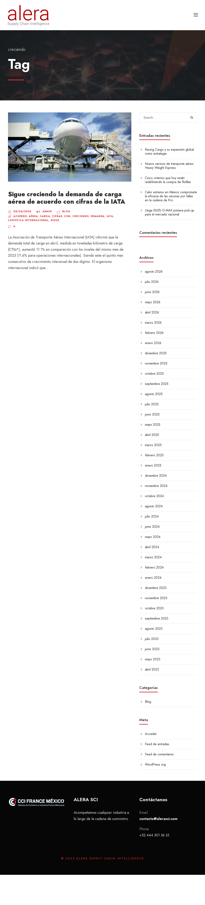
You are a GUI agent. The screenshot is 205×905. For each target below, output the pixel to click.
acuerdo (20, 216)
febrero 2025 (154, 455)
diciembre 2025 (156, 353)
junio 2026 (152, 292)
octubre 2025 (154, 373)
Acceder (151, 734)
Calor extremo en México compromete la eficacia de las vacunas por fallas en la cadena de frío (171, 196)
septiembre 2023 (156, 618)
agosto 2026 (154, 271)
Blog (66, 211)
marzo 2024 (153, 557)
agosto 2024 (154, 506)
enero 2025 (153, 465)
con (67, 216)
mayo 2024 (152, 537)
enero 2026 (153, 343)
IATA (110, 216)
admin (47, 211)
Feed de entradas (157, 744)
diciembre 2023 (156, 588)
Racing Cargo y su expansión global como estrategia (169, 151)
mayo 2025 (152, 424)
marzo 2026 (153, 322)
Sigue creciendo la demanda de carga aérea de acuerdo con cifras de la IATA (66, 198)
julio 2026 (152, 281)
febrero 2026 (154, 332)
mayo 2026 (152, 302)
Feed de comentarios (159, 754)
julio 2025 (152, 404)
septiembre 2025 (156, 383)
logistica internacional (28, 220)
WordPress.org (155, 764)
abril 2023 (152, 669)
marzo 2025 (153, 445)
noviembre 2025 (156, 363)
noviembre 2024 (156, 486)
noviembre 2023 (156, 598)
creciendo (80, 216)
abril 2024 (152, 547)
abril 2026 (152, 312)
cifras (57, 216)
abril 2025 (152, 434)
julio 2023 (152, 639)
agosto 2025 (154, 394)
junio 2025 (152, 414)
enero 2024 (153, 577)
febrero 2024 (154, 567)
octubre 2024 (154, 496)
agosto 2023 (154, 628)
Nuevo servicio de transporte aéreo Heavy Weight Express (169, 165)
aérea (33, 216)
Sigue (55, 220)
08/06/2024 (22, 211)
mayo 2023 (152, 659)
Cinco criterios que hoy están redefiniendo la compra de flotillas (168, 180)
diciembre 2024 (156, 475)
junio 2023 (152, 649)
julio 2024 (152, 516)
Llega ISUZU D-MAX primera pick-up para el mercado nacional (169, 212)
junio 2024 (152, 526)
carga (45, 216)
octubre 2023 (154, 608)
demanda (98, 216)
